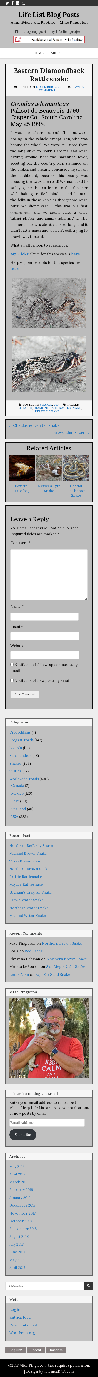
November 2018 (22, 1213)
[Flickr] (17, 3)
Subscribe (23, 1134)
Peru (15, 801)
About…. (58, 53)
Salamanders (20, 755)
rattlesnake (70, 408)
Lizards (15, 748)
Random (56, 1350)
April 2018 (17, 1267)
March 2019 (19, 1182)
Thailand (18, 809)
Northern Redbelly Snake (31, 845)
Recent (35, 1350)
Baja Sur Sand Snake (52, 974)
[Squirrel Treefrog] (22, 479)
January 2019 (20, 1197)
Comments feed (23, 1325)
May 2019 (17, 1166)
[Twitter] (7, 3)
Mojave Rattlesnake (26, 884)
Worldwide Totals (24, 779)
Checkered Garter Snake (33, 425)
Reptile (41, 411)
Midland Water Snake (27, 915)
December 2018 (22, 1205)
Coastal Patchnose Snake (76, 490)
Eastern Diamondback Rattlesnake (49, 74)
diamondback (46, 408)
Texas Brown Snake (26, 861)
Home (38, 53)
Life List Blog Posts (49, 14)
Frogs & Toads (21, 740)
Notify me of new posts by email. (43, 680)
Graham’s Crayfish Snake (30, 892)
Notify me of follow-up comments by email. (44, 667)
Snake (54, 411)
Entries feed (20, 1317)
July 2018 (16, 1244)
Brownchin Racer (71, 432)
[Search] (23, 3)
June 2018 (17, 1252)
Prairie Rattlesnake (25, 876)
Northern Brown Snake (29, 869)
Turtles (15, 771)
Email (16, 627)
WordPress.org (22, 1333)
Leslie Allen (19, 974)
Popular (15, 1350)
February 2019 (21, 1189)
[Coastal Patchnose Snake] (76, 479)
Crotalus (24, 408)
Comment (20, 542)
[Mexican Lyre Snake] (49, 479)
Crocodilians (20, 732)
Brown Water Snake (26, 900)
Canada (17, 785)
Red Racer (33, 951)
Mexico (17, 793)
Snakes (46, 404)
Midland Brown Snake (28, 853)
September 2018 (23, 1229)
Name (17, 606)
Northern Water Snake (29, 908)
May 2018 (16, 1260)
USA (56, 404)
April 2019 (17, 1174)
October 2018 (20, 1221)
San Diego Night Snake (65, 966)
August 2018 (19, 1236)
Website (17, 645)
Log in (14, 1309)
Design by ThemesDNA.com (50, 1371)
